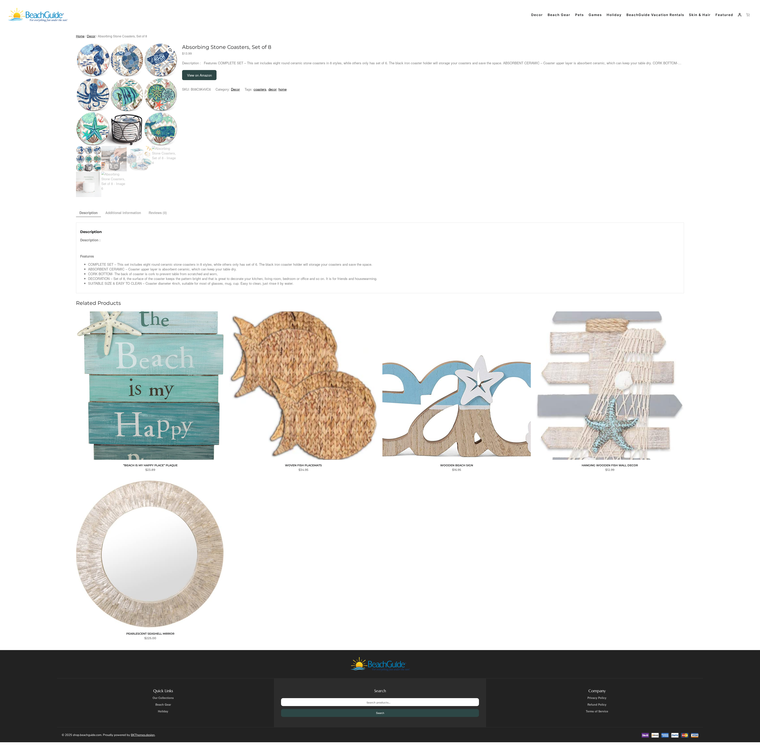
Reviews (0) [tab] (158, 212)
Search (380, 713)
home (282, 89)
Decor (91, 36)
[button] (170, 50)
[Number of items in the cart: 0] (748, 15)
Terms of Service (597, 711)
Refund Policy (596, 704)
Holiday (163, 711)
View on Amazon (199, 75)
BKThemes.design (143, 735)
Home (80, 36)
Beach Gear (163, 704)
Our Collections (163, 698)
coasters (260, 89)
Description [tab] (88, 212)
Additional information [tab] (123, 212)
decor (272, 89)
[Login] (739, 15)
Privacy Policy (596, 698)
